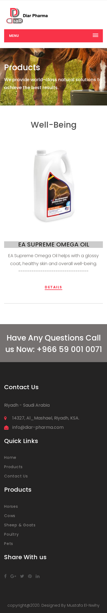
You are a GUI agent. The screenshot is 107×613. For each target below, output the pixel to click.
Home (10, 457)
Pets (8, 543)
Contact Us (16, 476)
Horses (11, 506)
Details (53, 287)
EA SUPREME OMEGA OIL (53, 244)
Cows (9, 515)
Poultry (11, 534)
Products (13, 467)
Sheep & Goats (20, 525)
